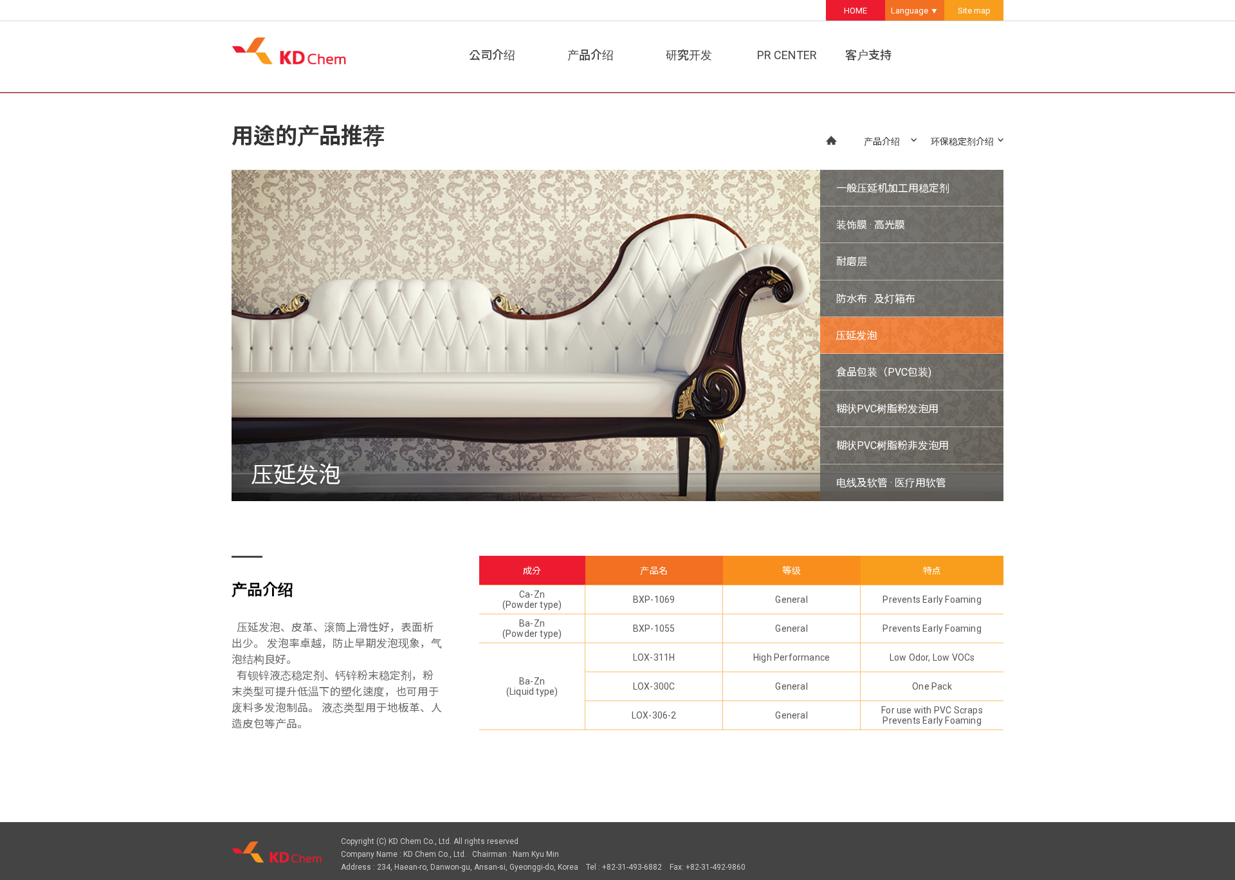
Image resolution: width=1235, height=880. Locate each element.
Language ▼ (914, 10)
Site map (974, 10)
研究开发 (689, 55)
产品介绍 (590, 55)
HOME (855, 10)
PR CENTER (787, 55)
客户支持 (868, 55)
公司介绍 (492, 55)
